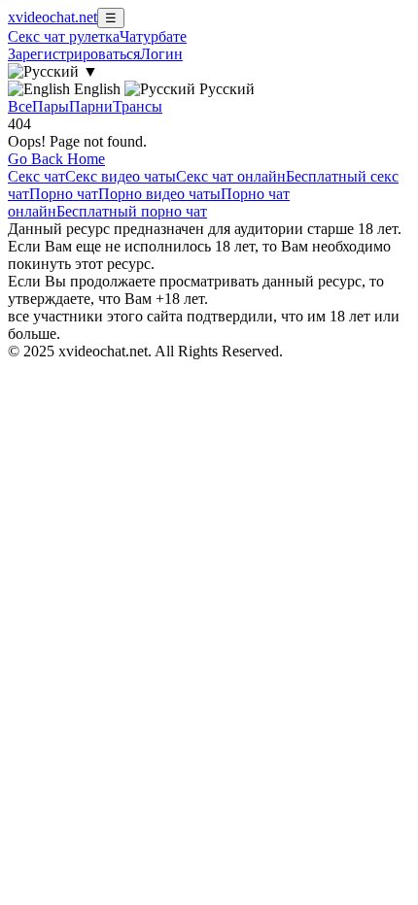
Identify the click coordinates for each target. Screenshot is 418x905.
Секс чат (36, 176)
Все (20, 106)
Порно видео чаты (159, 193)
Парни (91, 106)
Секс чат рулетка (64, 36)
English (97, 89)
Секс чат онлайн (231, 176)
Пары (50, 106)
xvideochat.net (52, 17)
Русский (225, 89)
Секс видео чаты (120, 176)
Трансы (137, 106)
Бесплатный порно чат (131, 211)
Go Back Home (56, 159)
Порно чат (63, 193)
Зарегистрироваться (74, 54)
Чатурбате (153, 36)
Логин (161, 54)
